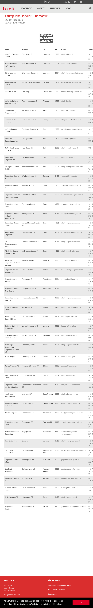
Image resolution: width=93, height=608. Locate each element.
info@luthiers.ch (67, 54)
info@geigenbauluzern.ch (71, 298)
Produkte (26, 8)
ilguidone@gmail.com (69, 326)
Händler (55, 8)
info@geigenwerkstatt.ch (70, 242)
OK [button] (81, 603)
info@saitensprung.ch (69, 394)
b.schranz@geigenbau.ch (71, 185)
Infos (68, 8)
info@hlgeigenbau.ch (69, 497)
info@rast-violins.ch (68, 375)
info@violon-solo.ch (68, 110)
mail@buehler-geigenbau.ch (72, 413)
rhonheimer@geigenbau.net (72, 270)
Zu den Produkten (14, 20)
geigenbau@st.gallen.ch (70, 460)
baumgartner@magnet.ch (71, 213)
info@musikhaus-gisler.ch (71, 307)
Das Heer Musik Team (56, 590)
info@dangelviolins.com (70, 251)
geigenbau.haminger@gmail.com (73, 506)
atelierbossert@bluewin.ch (71, 82)
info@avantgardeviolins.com (72, 167)
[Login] (69, 2)
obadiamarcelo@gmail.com (71, 469)
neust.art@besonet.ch (69, 176)
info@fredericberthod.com (71, 120)
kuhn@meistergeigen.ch (70, 403)
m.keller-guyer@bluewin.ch (71, 422)
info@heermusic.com (12, 595)
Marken (41, 8)
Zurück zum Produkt (15, 23)
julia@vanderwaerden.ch (70, 385)
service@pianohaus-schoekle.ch (73, 450)
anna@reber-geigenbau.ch (71, 232)
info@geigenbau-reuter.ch (71, 223)
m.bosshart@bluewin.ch (70, 260)
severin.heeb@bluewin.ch (71, 478)
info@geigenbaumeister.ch (71, 345)
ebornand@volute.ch (69, 64)
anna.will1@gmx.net (69, 138)
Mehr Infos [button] (57, 604)
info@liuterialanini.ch (69, 335)
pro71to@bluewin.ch (69, 317)
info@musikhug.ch (68, 356)
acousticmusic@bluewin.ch (71, 92)
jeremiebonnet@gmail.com (71, 129)
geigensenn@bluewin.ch (70, 204)
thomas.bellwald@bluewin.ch (72, 195)
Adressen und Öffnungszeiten (59, 585)
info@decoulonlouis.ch (69, 148)
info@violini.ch (66, 101)
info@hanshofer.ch (68, 157)
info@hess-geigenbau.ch (70, 441)
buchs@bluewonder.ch (69, 488)
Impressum (52, 594)
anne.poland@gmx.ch (69, 279)
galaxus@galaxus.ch (69, 366)
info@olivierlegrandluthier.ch (72, 73)
